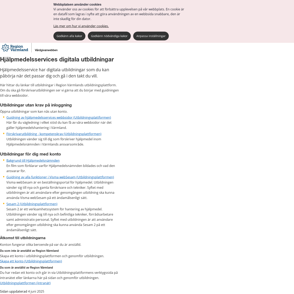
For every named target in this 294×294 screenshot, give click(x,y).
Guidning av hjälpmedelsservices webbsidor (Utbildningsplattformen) (58, 117)
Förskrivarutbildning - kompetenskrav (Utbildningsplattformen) (53, 134)
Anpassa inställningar (151, 36)
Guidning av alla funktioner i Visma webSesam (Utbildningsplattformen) (60, 177)
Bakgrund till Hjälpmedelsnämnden (33, 160)
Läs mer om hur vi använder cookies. (81, 26)
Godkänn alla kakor (69, 36)
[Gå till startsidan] (30, 51)
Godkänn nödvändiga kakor (109, 36)
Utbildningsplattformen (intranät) (25, 283)
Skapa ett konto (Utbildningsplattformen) (31, 261)
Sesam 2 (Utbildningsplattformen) (31, 204)
